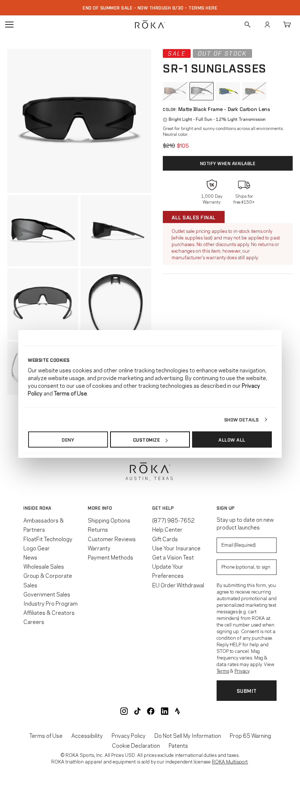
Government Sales (46, 594)
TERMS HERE (202, 7)
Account (267, 24)
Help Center (167, 529)
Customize (146, 439)
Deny (68, 439)
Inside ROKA (37, 507)
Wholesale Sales (43, 566)
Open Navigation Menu (9, 24)
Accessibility (87, 735)
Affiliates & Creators (49, 612)
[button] (79, 121)
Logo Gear (36, 548)
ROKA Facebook (150, 711)
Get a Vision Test (173, 557)
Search (247, 24)
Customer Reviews (112, 539)
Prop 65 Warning (250, 735)
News (30, 557)
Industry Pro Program (50, 603)
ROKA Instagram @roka (124, 711)
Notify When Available (228, 163)
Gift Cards (165, 539)
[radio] (175, 91)
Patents (178, 745)
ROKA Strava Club (177, 711)
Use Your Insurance (176, 548)
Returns (98, 529)
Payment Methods (110, 557)
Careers (33, 621)
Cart (287, 24)
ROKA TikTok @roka (137, 711)
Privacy (242, 670)
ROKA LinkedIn (164, 711)
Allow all (231, 439)
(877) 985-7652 (173, 520)
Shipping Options (109, 520)
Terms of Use (46, 735)
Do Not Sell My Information (187, 735)
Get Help (163, 507)
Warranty (99, 548)
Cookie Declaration (136, 745)
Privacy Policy (129, 735)
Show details (241, 419)
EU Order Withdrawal (178, 585)
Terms (223, 670)
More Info (100, 507)
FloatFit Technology (47, 539)
